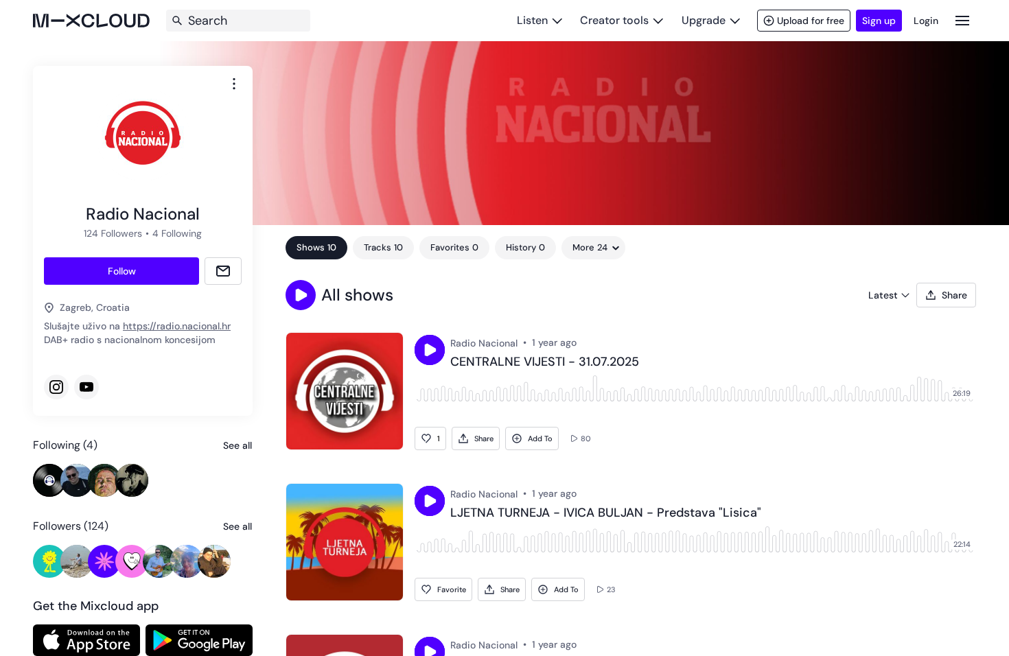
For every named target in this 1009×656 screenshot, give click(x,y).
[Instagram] (56, 387)
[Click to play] (430, 350)
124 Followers (113, 233)
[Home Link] (91, 20)
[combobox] (234, 83)
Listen (532, 20)
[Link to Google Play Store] (199, 640)
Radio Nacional (484, 343)
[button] (301, 295)
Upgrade (704, 20)
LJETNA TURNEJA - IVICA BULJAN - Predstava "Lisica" (605, 513)
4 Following (177, 233)
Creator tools (614, 20)
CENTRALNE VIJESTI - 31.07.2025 (544, 362)
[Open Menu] (962, 20)
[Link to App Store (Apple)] (86, 640)
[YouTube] (86, 387)
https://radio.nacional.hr (177, 326)
